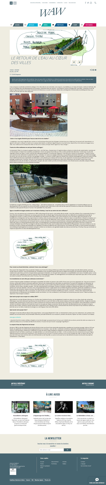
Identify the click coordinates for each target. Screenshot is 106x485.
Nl (15, 3)
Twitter (88, 3)
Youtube (91, 3)
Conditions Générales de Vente (17, 480)
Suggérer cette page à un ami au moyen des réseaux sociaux (91, 70)
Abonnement (54, 461)
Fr (11, 3)
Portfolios (54, 464)
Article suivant (88, 384)
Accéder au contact (95, 70)
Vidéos (64, 464)
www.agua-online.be (15, 317)
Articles (64, 461)
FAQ (32, 480)
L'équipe (83, 464)
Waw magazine (53, 12)
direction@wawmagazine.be (17, 466)
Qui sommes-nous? (86, 466)
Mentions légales (39, 480)
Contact (83, 461)
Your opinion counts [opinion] (96, 480)
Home (42, 464)
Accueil (42, 461)
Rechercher (95, 3)
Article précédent (18, 384)
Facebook (85, 3)
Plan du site (47, 480)
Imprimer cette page (93, 70)
